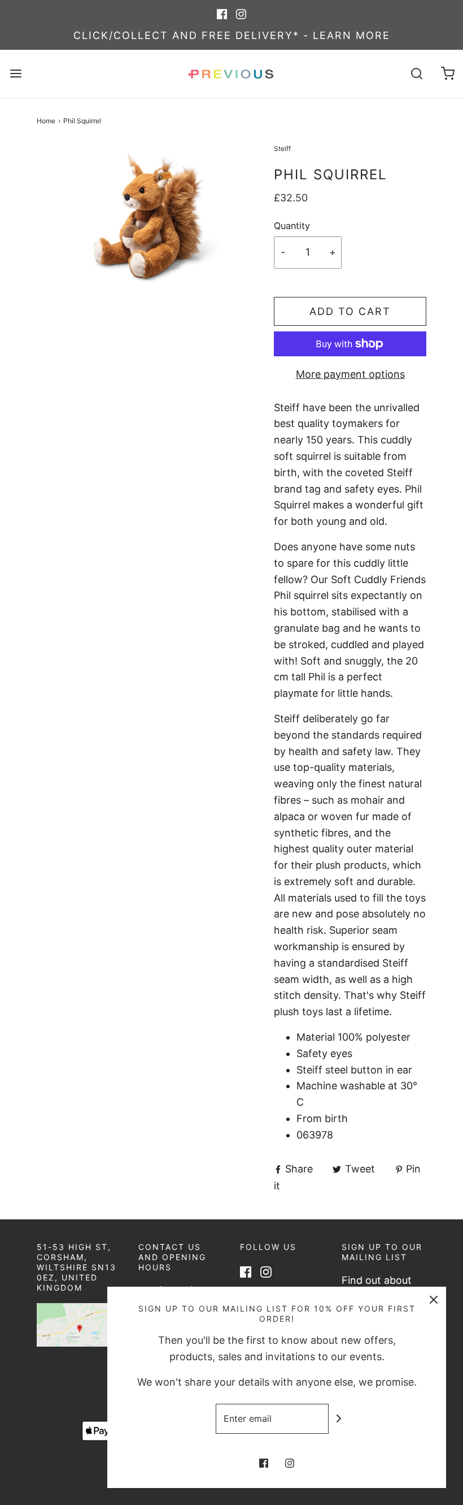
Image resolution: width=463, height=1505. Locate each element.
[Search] (416, 73)
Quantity (292, 225)
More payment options (350, 374)
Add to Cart (350, 311)
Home (46, 121)
